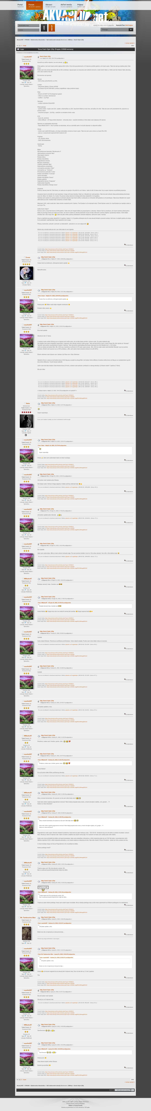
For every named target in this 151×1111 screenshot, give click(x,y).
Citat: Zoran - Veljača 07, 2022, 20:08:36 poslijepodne (53, 295)
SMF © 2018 (74, 1101)
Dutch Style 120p (45, 56)
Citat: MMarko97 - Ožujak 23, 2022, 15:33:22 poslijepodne (54, 602)
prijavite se (68, 232)
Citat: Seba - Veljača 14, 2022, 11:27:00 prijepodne (52, 445)
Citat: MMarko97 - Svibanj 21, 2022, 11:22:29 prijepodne (54, 760)
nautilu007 (28, 57)
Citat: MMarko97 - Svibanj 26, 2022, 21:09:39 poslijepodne (54, 817)
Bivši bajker (129, 25)
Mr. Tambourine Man (28, 917)
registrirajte (75, 232)
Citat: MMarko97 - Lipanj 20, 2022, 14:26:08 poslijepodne (54, 1049)
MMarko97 (28, 579)
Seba (28, 403)
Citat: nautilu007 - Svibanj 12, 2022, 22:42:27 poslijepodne (54, 923)
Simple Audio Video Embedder (75, 1103)
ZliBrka (70, 39)
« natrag (127, 43)
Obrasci (51, 5)
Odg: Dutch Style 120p (48, 257)
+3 (30, 407)
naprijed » (132, 43)
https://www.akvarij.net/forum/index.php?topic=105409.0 (59, 249)
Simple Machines (83, 1101)
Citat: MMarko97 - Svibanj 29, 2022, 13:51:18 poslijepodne (54, 892)
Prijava (81, 5)
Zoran (28, 257)
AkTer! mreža (66, 5)
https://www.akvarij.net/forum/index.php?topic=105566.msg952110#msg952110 (67, 252)
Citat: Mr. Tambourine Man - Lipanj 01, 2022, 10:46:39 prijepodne (56, 954)
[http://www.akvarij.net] (26, 435)
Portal (21, 5)
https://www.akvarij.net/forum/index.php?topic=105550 (60, 250)
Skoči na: (111, 1090)
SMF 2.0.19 (65, 1101)
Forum (34, 5)
